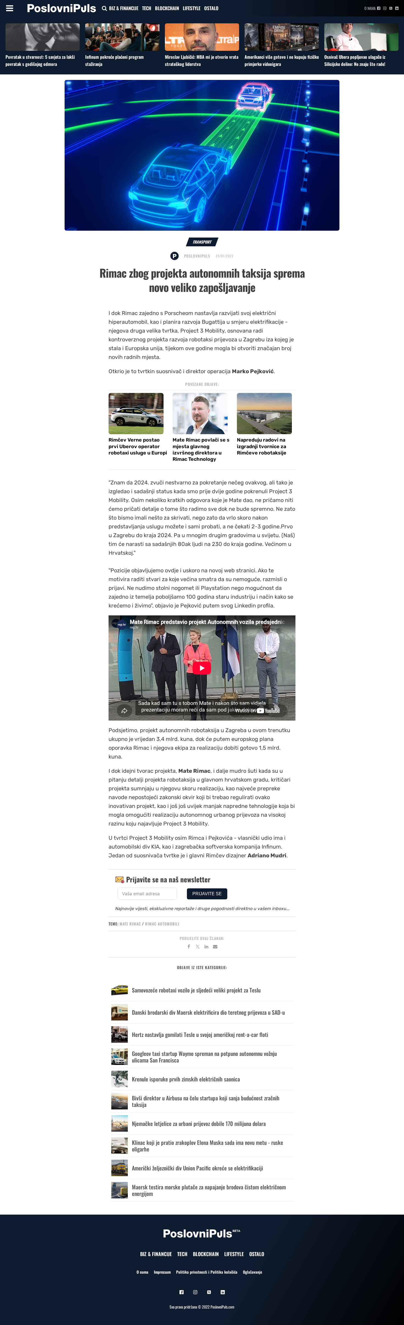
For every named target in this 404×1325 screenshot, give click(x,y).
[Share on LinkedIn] (206, 947)
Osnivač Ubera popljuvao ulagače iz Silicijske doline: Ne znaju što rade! (354, 60)
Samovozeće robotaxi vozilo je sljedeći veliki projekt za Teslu (196, 990)
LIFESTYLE (191, 8)
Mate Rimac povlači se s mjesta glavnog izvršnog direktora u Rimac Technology (201, 449)
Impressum (162, 1272)
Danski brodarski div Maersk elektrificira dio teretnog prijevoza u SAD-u (208, 1012)
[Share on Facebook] (188, 947)
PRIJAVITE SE (207, 893)
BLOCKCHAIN (167, 8)
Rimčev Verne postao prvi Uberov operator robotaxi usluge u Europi (138, 446)
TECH (146, 8)
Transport (202, 242)
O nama (370, 8)
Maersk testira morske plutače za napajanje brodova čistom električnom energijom (209, 1190)
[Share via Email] (215, 947)
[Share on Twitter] (197, 947)
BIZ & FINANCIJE (123, 8)
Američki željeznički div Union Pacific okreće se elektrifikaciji (197, 1168)
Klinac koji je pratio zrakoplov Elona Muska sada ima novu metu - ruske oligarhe (207, 1145)
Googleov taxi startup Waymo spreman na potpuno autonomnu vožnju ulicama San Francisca (204, 1056)
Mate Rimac (130, 924)
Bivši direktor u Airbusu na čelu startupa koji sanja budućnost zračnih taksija (206, 1101)
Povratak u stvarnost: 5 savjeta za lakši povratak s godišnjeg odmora (40, 60)
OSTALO (211, 8)
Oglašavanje (252, 1272)
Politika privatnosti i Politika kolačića (206, 1272)
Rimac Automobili (162, 924)
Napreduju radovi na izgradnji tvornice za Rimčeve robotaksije (261, 446)
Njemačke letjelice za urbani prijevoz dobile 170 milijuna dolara (199, 1123)
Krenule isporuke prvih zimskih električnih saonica (186, 1079)
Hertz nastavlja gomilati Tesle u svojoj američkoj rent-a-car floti (200, 1034)
